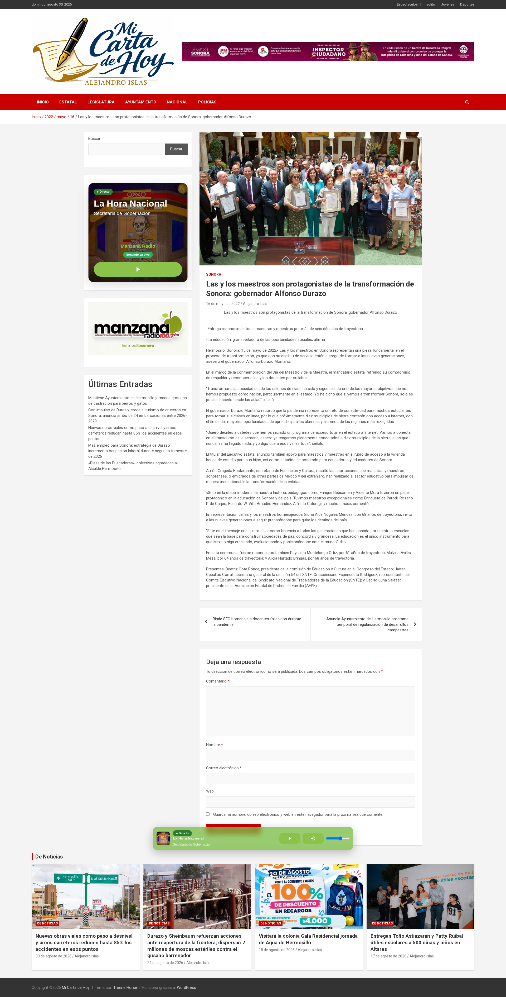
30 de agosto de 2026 (53, 956)
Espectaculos (407, 4)
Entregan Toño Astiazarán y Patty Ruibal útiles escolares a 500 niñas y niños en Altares (417, 942)
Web (210, 791)
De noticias (47, 923)
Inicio (43, 102)
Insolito (429, 4)
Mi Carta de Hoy (76, 987)
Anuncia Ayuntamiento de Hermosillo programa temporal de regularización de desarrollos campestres (367, 624)
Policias (207, 102)
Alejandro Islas (255, 304)
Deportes (467, 4)
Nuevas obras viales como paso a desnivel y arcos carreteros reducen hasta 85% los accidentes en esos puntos (135, 433)
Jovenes (447, 4)
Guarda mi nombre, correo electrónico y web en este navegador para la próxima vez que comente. (298, 814)
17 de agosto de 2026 (388, 956)
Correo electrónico (224, 768)
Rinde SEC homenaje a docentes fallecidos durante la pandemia (257, 622)
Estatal (68, 102)
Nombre (214, 744)
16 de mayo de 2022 (223, 304)
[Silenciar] (313, 838)
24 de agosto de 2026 (165, 963)
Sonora (213, 274)
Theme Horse (125, 987)
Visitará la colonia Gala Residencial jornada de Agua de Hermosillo (308, 939)
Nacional (177, 102)
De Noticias (49, 856)
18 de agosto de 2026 (277, 950)
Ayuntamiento (140, 102)
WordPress (186, 987)
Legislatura (101, 102)
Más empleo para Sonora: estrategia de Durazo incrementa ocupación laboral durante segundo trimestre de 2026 (137, 451)
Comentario (218, 681)
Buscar (94, 138)
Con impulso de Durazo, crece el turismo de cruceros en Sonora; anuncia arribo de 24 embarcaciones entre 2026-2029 (137, 415)
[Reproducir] (138, 269)
